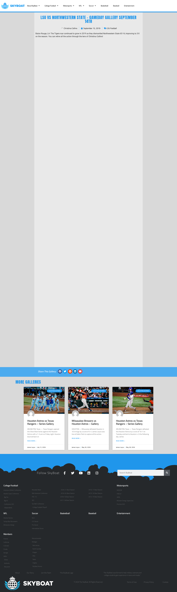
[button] (60, 371)
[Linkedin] (88, 473)
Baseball (116, 5)
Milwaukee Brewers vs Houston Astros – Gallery (85, 422)
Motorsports (67, 5)
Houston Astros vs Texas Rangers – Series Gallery (40, 422)
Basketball (104, 5)
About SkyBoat (32, 5)
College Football (50, 5)
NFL (80, 5)
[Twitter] (72, 473)
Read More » (31, 441)
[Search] (167, 473)
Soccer (91, 5)
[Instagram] (96, 473)
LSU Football (112, 28)
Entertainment (129, 5)
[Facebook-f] (64, 473)
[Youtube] (80, 473)
